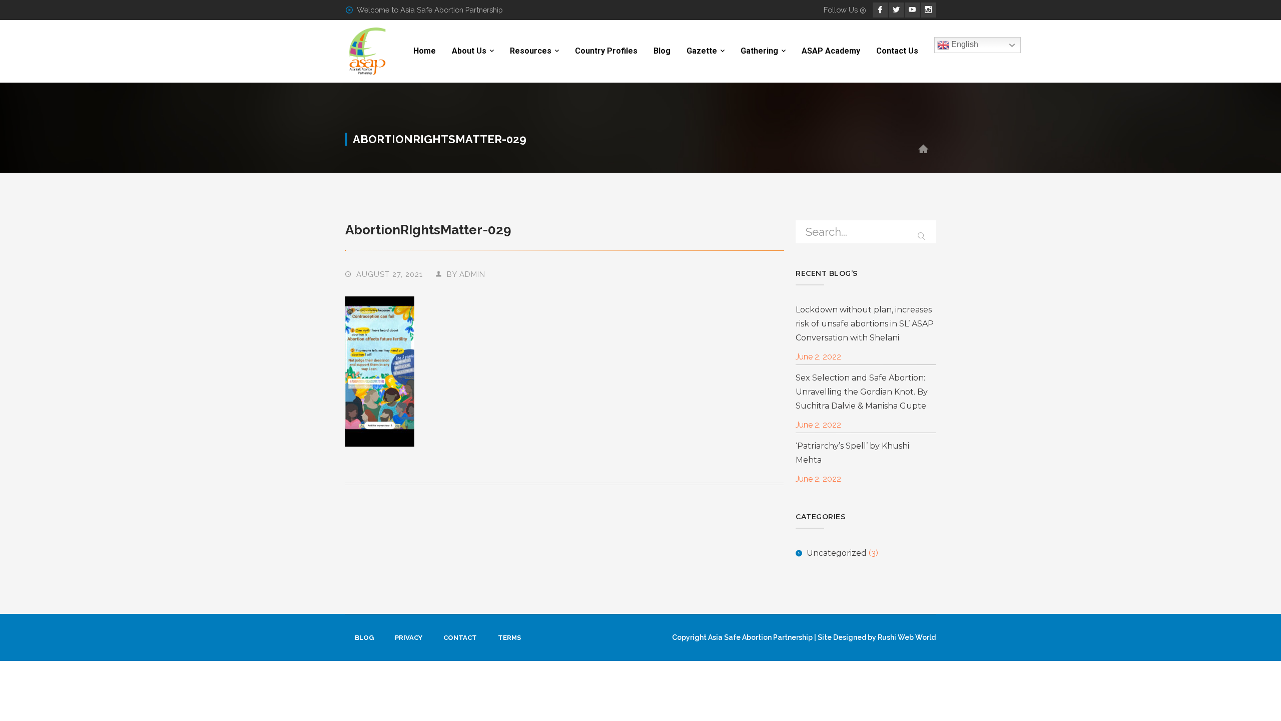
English (963, 45)
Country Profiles (606, 51)
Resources (530, 51)
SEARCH (922, 234)
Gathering (759, 51)
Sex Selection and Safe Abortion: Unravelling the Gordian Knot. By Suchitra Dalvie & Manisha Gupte (862, 392)
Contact (460, 637)
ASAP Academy (831, 51)
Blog (662, 51)
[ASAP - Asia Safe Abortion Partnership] (367, 51)
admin (472, 274)
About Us (469, 51)
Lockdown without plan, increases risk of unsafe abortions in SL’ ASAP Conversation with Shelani (865, 323)
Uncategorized (837, 553)
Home (424, 51)
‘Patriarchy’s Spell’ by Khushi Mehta (852, 453)
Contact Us (897, 51)
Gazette (702, 51)
